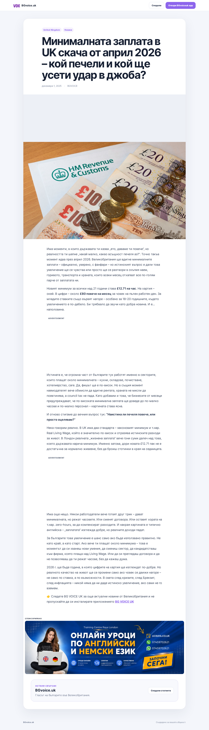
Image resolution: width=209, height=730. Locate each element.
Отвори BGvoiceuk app (180, 5)
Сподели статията (161, 690)
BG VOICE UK (124, 601)
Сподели (156, 5)
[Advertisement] (104, 117)
